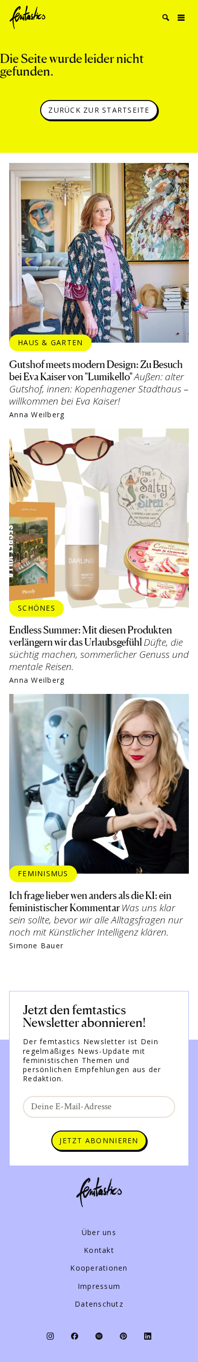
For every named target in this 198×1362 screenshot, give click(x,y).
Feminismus (43, 873)
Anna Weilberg (36, 414)
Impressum (99, 1286)
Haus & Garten (50, 342)
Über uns (99, 1232)
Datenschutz (99, 1304)
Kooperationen (98, 1268)
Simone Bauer (36, 945)
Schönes (36, 608)
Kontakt (99, 1250)
